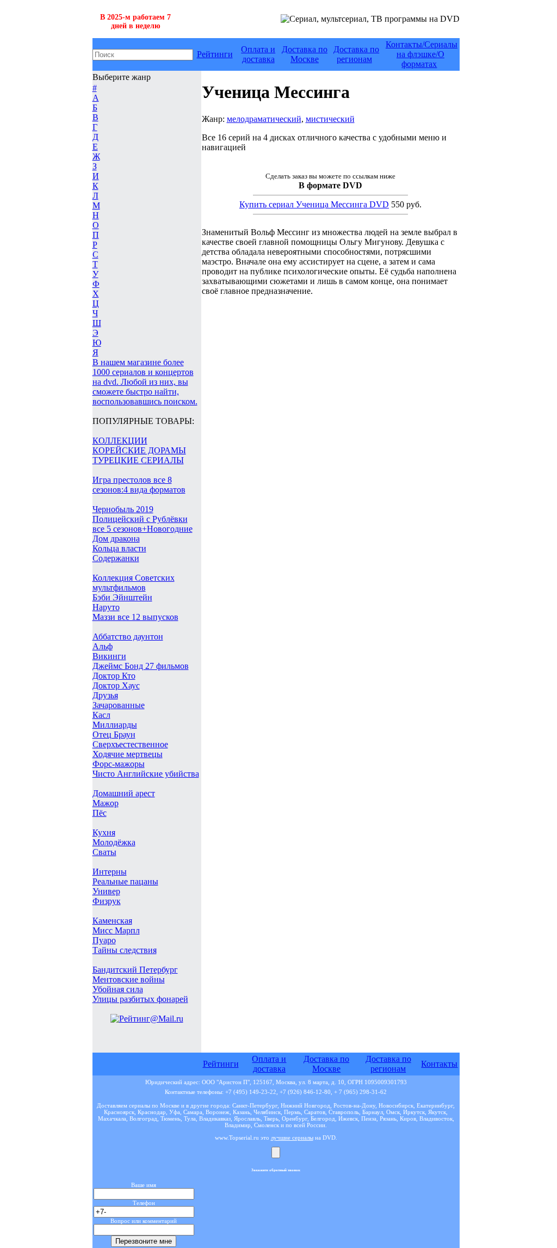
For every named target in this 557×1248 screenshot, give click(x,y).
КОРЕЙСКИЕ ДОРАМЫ (139, 450)
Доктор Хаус (116, 685)
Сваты (104, 852)
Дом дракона (116, 538)
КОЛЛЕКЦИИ (119, 440)
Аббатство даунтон (127, 636)
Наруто (106, 607)
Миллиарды (114, 724)
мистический (330, 119)
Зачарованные (118, 705)
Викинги (109, 656)
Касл (101, 715)
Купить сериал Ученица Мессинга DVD (314, 204)
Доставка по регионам (356, 54)
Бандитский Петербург (135, 969)
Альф (102, 646)
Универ (106, 891)
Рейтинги (215, 54)
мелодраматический (264, 119)
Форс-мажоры (118, 764)
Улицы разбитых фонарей (140, 999)
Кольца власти (119, 548)
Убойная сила (117, 989)
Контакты (439, 1063)
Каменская (112, 920)
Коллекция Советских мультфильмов (133, 582)
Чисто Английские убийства (145, 773)
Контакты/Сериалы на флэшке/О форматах (421, 54)
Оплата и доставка (258, 54)
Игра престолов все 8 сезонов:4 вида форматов (138, 484)
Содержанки (115, 558)
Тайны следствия (124, 950)
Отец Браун (113, 734)
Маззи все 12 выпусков (135, 617)
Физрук (106, 901)
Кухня (103, 832)
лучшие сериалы (292, 1137)
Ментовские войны (128, 979)
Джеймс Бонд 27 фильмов (140, 666)
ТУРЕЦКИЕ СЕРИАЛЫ (138, 460)
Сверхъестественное (130, 744)
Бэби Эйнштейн (122, 597)
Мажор (105, 803)
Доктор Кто (113, 675)
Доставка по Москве (304, 54)
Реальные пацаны (125, 881)
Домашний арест (123, 793)
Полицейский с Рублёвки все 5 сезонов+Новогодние (142, 523)
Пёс (99, 812)
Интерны (109, 871)
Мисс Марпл (116, 930)
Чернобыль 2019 (122, 509)
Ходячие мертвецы (127, 754)
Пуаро (104, 940)
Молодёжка (113, 842)
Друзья (105, 695)
